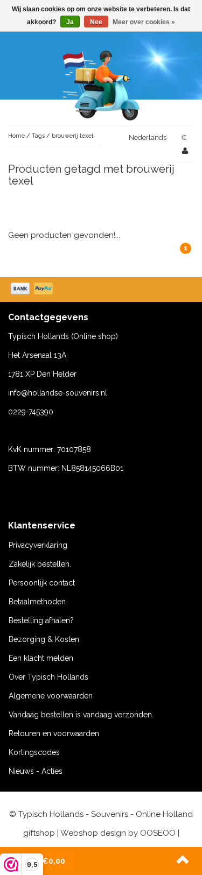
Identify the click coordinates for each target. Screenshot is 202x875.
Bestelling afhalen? (41, 620)
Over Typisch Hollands (48, 677)
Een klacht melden (41, 658)
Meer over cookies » (144, 22)
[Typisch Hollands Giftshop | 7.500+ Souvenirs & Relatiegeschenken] (101, 83)
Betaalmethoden (37, 601)
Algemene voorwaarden (51, 695)
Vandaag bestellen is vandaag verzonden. (81, 714)
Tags (38, 135)
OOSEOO (158, 833)
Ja (70, 22)
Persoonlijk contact (42, 582)
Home (16, 135)
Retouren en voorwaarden (54, 733)
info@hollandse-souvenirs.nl (57, 393)
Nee (96, 22)
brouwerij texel (72, 135)
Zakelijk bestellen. (40, 564)
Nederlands (147, 137)
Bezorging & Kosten (44, 639)
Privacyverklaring (38, 545)
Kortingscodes (34, 752)
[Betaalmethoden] (33, 290)
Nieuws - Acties (35, 771)
